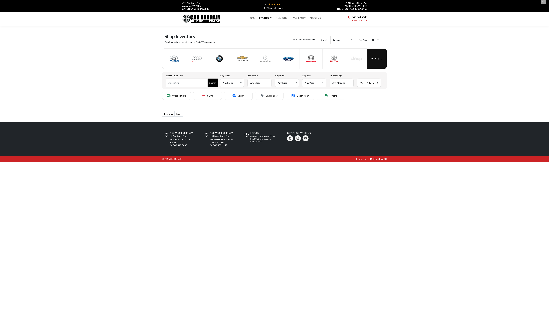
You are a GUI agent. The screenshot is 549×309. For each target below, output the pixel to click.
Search (212, 82)
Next (178, 113)
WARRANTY (299, 18)
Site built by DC (379, 159)
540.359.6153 (360, 8)
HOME (252, 18)
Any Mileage (336, 75)
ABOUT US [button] (315, 18)
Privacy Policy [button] (363, 159)
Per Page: (363, 39)
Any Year (306, 75)
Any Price (280, 75)
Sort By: (325, 39)
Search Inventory (174, 75)
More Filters (367, 83)
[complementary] (540, 300)
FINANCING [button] (282, 18)
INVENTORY (265, 18)
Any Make (225, 75)
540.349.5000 (202, 8)
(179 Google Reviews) (273, 8)
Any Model (252, 75)
